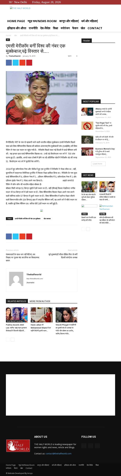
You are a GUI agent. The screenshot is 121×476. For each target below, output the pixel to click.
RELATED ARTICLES (17, 301)
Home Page (16, 21)
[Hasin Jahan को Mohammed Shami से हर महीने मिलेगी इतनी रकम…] (41, 314)
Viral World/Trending (15, 321)
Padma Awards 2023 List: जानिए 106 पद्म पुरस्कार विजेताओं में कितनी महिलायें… (16, 328)
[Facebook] (103, 2)
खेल (83, 28)
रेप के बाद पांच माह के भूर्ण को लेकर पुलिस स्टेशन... (88, 197)
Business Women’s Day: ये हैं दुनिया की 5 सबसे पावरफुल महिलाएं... (105, 151)
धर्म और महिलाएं (89, 21)
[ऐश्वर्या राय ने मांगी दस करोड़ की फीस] (89, 209)
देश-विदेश (45, 28)
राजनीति (33, 28)
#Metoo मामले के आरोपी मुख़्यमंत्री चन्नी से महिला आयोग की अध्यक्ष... (103, 111)
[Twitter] (108, 2)
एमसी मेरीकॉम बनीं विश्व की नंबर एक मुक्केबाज (27, 218)
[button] (111, 21)
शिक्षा (55, 28)
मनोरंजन (65, 28)
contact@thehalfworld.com (58, 453)
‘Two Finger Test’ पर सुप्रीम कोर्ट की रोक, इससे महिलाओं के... (103, 125)
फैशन (75, 28)
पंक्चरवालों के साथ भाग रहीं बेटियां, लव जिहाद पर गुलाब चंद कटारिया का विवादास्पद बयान (22, 257)
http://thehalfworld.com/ (34, 278)
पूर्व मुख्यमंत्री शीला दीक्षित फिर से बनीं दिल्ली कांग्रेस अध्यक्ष (63, 256)
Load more (97, 163)
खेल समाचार (47, 218)
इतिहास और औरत (16, 28)
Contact (95, 28)
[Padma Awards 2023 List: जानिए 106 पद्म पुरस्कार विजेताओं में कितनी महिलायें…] (17, 314)
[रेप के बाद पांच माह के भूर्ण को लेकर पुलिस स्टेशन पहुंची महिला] (89, 186)
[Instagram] (34, 287)
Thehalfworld (15, 56)
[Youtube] (113, 2)
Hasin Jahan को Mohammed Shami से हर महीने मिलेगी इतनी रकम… (41, 328)
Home (8, 35)
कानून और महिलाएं (69, 21)
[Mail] (39, 287)
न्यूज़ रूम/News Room (42, 21)
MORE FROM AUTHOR (40, 301)
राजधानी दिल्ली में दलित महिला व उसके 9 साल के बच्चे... (107, 197)
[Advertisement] (41, 132)
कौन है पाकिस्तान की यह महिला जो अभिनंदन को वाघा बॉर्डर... (107, 220)
